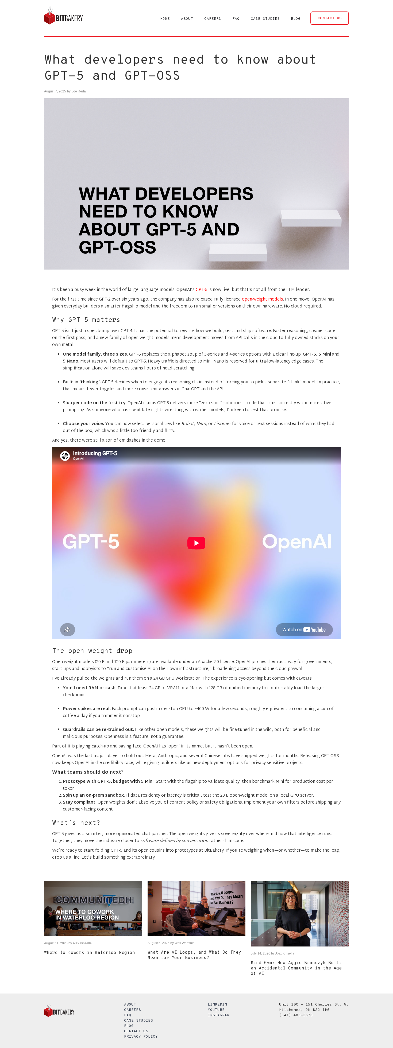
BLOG (295, 19)
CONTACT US (330, 18)
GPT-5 (201, 290)
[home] (63, 18)
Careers (132, 1010)
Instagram (218, 1015)
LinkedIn (217, 1004)
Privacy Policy (141, 1036)
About (130, 1004)
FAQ (236, 19)
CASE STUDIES (265, 19)
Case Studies (138, 1020)
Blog (129, 1026)
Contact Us (136, 1031)
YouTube (216, 1010)
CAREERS (212, 19)
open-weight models (262, 299)
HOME (165, 19)
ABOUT (187, 19)
